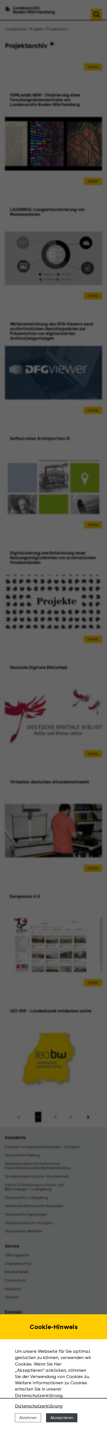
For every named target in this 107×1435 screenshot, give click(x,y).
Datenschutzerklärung (38, 1406)
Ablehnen (28, 1417)
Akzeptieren (61, 1417)
